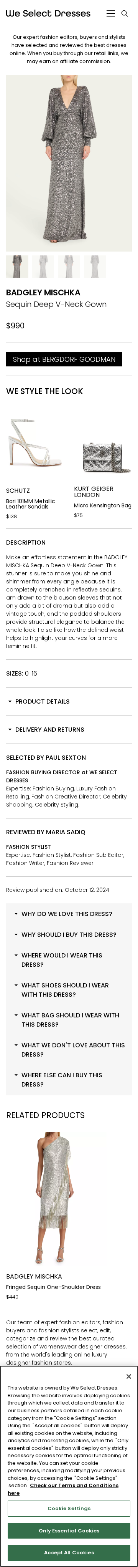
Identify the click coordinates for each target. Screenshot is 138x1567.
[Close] (128, 1376)
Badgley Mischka (43, 292)
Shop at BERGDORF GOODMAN (64, 359)
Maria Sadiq (65, 832)
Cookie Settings (69, 1508)
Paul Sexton (66, 757)
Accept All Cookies (69, 1552)
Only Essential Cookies (69, 1530)
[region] (69, 1466)
